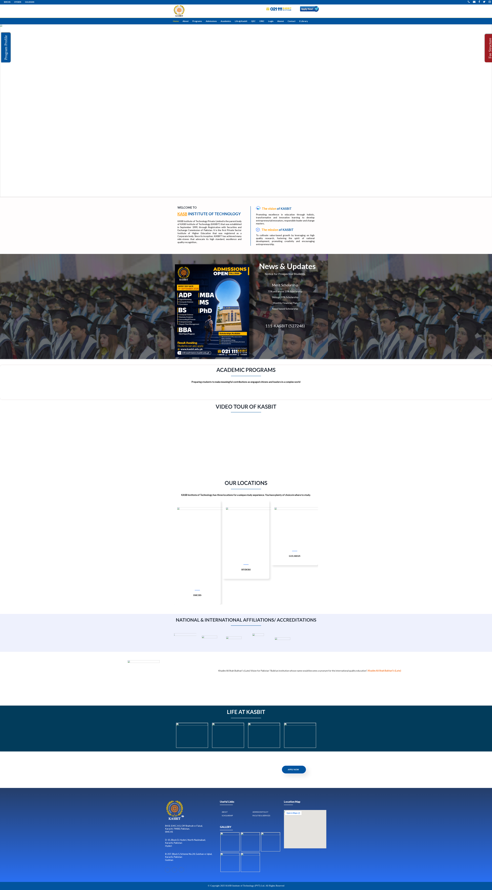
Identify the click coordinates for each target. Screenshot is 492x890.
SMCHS (7, 2)
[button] (3, 111)
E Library (303, 21)
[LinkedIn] (174, 869)
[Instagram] (181, 869)
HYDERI (17, 2)
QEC (253, 21)
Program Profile (6, 47)
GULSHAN (29, 2)
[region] (246, 110)
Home (176, 21)
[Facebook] (167, 869)
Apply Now (293, 769)
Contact (291, 21)
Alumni (280, 21)
